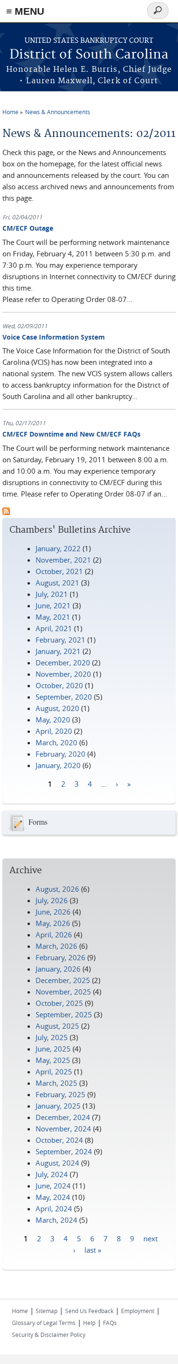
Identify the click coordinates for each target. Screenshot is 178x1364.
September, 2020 (64, 696)
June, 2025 (53, 1048)
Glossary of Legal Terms (43, 1322)
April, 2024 (54, 1208)
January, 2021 (58, 651)
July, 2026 (52, 900)
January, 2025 (58, 1106)
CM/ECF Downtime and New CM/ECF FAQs (71, 433)
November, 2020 (63, 674)
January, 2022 (58, 548)
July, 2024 (52, 1174)
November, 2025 (63, 991)
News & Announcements (57, 112)
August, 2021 (57, 582)
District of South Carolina (89, 55)
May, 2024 (53, 1197)
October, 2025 (59, 1003)
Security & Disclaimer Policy (48, 1334)
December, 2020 (63, 662)
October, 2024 (59, 1140)
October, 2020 (59, 685)
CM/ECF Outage (27, 228)
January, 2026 (58, 969)
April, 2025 (54, 1071)
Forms (37, 822)
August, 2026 (57, 889)
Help (89, 1322)
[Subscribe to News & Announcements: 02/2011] (6, 512)
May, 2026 (53, 923)
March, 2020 (56, 742)
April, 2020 (54, 731)
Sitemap (46, 1311)
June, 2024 (53, 1185)
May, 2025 (53, 1060)
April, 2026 (54, 934)
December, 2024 (63, 1117)
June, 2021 (53, 605)
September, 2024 (64, 1151)
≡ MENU (25, 11)
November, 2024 (63, 1128)
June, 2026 (53, 911)
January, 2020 (58, 765)
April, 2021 (54, 628)
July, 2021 (52, 594)
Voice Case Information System (53, 336)
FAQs (110, 1322)
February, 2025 (60, 1094)
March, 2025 (56, 1083)
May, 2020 (53, 719)
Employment (137, 1311)
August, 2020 (57, 708)
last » (92, 1250)
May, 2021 (53, 617)
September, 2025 (64, 1014)
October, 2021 (59, 571)
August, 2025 (57, 1026)
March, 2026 (56, 946)
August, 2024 (57, 1163)
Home (10, 112)
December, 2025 (63, 980)
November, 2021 (63, 560)
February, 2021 (60, 639)
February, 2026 (60, 957)
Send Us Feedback (89, 1311)
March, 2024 (56, 1220)
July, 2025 (52, 1037)
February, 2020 (60, 754)
